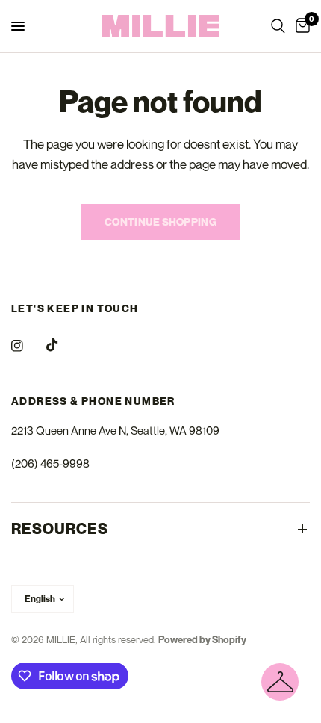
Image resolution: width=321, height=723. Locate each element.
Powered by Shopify (202, 639)
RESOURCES (59, 529)
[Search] (278, 26)
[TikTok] (62, 345)
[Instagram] (27, 345)
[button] (280, 682)
